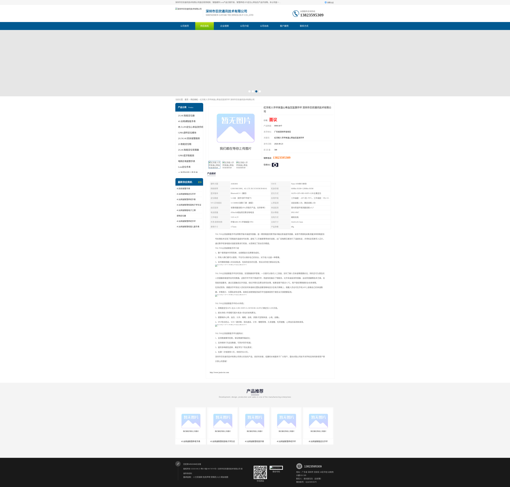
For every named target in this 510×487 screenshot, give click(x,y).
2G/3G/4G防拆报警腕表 (189, 138)
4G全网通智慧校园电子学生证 (189, 205)
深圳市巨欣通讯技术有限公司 (229, 469)
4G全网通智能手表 (187, 121)
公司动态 (264, 26)
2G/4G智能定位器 (186, 115)
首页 (186, 100)
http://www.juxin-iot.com (219, 372)
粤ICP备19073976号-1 (209, 469)
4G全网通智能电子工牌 (186, 210)
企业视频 (224, 26)
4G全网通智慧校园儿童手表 (188, 227)
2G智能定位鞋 (184, 144)
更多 (200, 182)
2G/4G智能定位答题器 (188, 150)
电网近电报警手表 (186, 161)
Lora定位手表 (184, 167)
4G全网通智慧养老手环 (186, 221)
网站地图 (224, 477)
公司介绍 (244, 26)
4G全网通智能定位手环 (186, 194)
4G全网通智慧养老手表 (186, 199)
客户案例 (284, 26)
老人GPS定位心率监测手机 (190, 127)
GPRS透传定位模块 (187, 133)
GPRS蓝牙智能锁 (186, 155)
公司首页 (184, 26)
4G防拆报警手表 (183, 189)
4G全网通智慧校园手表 (224, 441)
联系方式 (304, 26)
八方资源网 (197, 477)
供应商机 (204, 26)
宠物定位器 (181, 216)
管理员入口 (215, 477)
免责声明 (206, 477)
